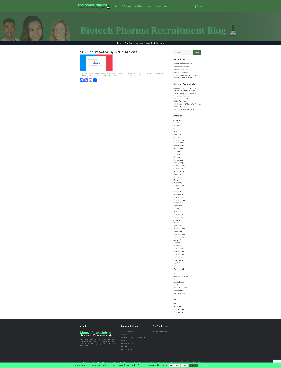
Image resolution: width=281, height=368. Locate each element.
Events (175, 279)
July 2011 (176, 208)
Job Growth (177, 285)
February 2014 (178, 160)
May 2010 (176, 223)
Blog (165, 6)
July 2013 (176, 177)
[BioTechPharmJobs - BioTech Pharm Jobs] (95, 6)
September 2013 (179, 171)
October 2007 (178, 257)
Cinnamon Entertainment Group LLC (112, 362)
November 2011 (179, 200)
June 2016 (177, 154)
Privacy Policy (129, 343)
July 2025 (176, 137)
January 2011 (178, 211)
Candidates (138, 6)
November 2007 (179, 254)
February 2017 (178, 146)
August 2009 (178, 231)
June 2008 (177, 243)
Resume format (178, 94)
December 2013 (179, 166)
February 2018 (178, 143)
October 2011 (178, 203)
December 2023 (179, 140)
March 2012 (177, 191)
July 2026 (177, 123)
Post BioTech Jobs (161, 332)
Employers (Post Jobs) (181, 276)
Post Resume (128, 332)
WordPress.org (178, 312)
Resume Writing (179, 293)
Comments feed (179, 309)
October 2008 (178, 237)
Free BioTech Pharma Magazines (135, 337)
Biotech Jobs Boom (180, 73)
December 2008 (179, 234)
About (158, 6)
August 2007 (177, 263)
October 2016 (178, 148)
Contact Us (128, 349)
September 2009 (179, 228)
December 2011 (179, 197)
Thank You (128, 43)
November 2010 (179, 214)
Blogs (175, 273)
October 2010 (178, 217)
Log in (175, 303)
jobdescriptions (179, 88)
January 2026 (178, 131)
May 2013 (176, 180)
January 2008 (178, 248)
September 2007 (179, 260)
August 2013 (177, 174)
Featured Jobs (178, 282)
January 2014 (178, 163)
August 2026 (178, 120)
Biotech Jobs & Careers (181, 70)
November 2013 (179, 168)
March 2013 (177, 183)
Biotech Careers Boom (181, 67)
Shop (126, 334)
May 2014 (176, 157)
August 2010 (177, 220)
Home (117, 6)
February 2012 (178, 194)
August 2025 (177, 134)
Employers (149, 6)
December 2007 (179, 251)
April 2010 (177, 226)
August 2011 (177, 206)
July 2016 (176, 151)
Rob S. (175, 109)
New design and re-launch (190, 109)
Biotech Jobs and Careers (182, 64)
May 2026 (177, 126)
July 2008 (177, 240)
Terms (126, 346)
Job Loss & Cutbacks (181, 288)
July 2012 (176, 188)
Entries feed (177, 306)
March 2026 (177, 128)
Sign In (199, 6)
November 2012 (179, 186)
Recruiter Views (179, 291)
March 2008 (177, 246)
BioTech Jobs (126, 6)
